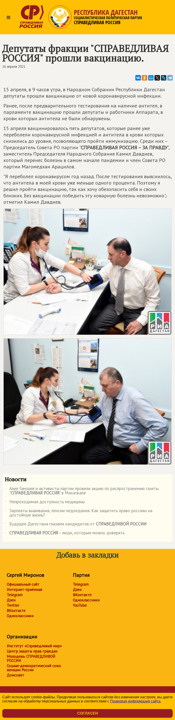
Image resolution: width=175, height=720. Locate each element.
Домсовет (15, 675)
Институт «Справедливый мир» (34, 646)
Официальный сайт (23, 584)
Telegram (15, 595)
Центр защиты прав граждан (32, 651)
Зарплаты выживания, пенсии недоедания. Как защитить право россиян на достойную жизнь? (78, 513)
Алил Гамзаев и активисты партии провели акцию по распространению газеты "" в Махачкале (82, 491)
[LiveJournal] (163, 78)
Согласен (87, 713)
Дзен (11, 600)
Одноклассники (20, 616)
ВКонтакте (16, 610)
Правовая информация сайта (135, 701)
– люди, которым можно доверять (64, 534)
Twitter (13, 605)
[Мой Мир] (151, 78)
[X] (157, 78)
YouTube (80, 605)
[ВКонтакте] (138, 78)
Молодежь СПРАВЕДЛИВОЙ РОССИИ (31, 658)
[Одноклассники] (144, 78)
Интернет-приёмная (24, 589)
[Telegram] (170, 78)
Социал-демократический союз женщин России (34, 668)
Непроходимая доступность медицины (45, 503)
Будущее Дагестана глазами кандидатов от (76, 525)
